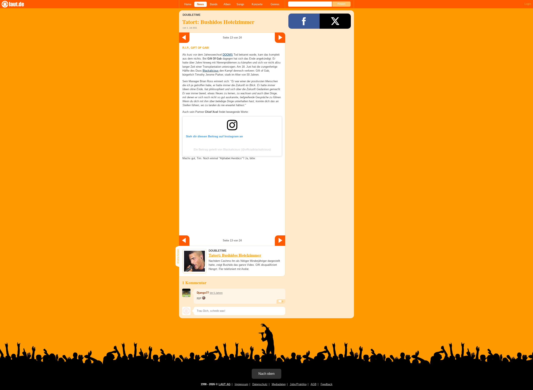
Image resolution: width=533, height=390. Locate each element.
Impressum (241, 384)
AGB (313, 384)
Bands (214, 4)
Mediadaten (279, 384)
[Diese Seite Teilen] (304, 21)
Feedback (327, 384)
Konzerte (257, 4)
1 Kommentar (194, 283)
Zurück (184, 37)
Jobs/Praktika (298, 384)
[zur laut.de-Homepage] (16, 4)
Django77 (203, 292)
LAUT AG (224, 384)
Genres (275, 4)
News (200, 4)
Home (187, 4)
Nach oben (266, 373)
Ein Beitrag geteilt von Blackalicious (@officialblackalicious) (232, 149)
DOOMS (228, 54)
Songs (240, 4)
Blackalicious (211, 70)
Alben (227, 4)
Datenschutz (260, 384)
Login (527, 3)
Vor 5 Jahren (216, 293)
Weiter (280, 37)
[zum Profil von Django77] (186, 293)
